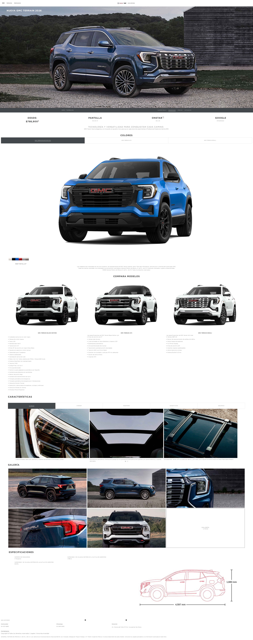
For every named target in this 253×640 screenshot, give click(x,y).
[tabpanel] (126, 436)
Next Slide (235, 436)
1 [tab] (125, 461)
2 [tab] (127, 461)
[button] (38, 121)
